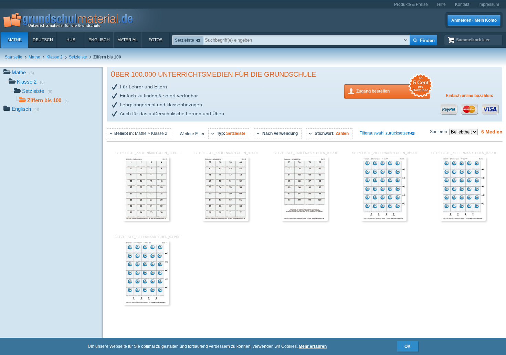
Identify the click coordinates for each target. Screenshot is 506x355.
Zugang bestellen (392, 89)
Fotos (155, 39)
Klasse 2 (54, 57)
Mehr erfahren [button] (313, 346)
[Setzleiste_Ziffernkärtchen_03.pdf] (146, 303)
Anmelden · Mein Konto (474, 20)
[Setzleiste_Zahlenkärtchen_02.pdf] (225, 219)
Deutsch (43, 39)
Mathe (15, 39)
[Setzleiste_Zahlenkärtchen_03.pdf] (305, 219)
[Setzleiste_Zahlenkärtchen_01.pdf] (146, 219)
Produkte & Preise (411, 4)
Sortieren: (439, 131)
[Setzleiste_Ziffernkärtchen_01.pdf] (384, 219)
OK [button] (407, 346)
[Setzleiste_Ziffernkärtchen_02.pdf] (463, 219)
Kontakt (462, 4)
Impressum (488, 4)
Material (127, 39)
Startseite (13, 57)
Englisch (99, 39)
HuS (70, 39)
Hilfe (441, 4)
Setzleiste (78, 57)
